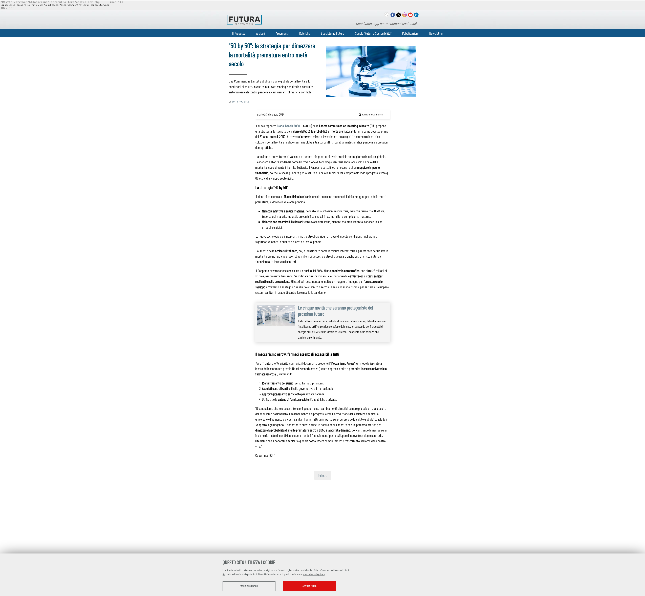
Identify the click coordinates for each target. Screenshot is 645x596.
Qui (224, 574)
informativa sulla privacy (314, 574)
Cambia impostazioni (249, 586)
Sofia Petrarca (240, 101)
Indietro (322, 475)
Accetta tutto (309, 586)
